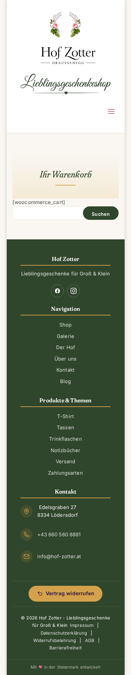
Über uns (65, 359)
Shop (65, 325)
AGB (89, 640)
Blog (65, 381)
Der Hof (65, 347)
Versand (66, 462)
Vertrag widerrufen (70, 593)
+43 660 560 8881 (59, 535)
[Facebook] (57, 290)
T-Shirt (65, 416)
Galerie (65, 336)
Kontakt (65, 370)
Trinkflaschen (65, 439)
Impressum (81, 625)
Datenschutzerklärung (64, 633)
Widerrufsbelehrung (54, 640)
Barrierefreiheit (65, 647)
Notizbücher (65, 450)
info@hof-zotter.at (59, 556)
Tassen (65, 428)
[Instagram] (73, 290)
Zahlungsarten (65, 473)
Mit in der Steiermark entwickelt (65, 667)
